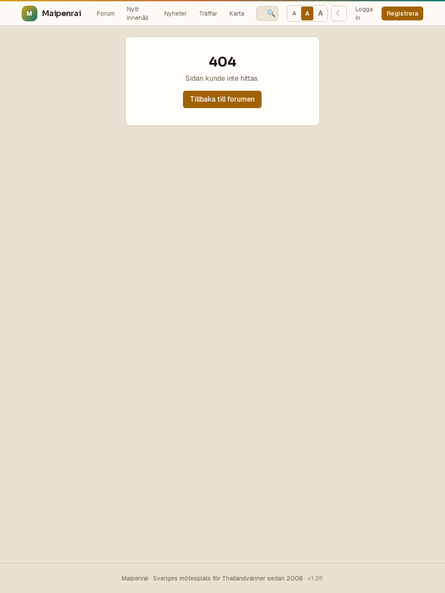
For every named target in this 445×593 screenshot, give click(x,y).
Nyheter (175, 13)
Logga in (364, 13)
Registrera (402, 13)
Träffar (208, 13)
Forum (106, 13)
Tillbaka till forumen (222, 99)
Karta (236, 13)
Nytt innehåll (137, 13)
